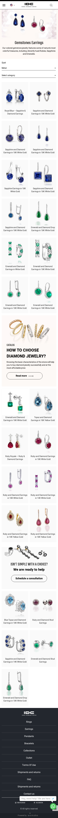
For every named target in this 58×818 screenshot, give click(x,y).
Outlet (29, 758)
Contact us (29, 794)
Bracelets (29, 743)
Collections (29, 750)
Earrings (29, 729)
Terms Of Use (29, 765)
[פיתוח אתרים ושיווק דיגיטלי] (34, 815)
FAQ (29, 779)
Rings (29, 722)
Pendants (29, 736)
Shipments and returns (29, 772)
